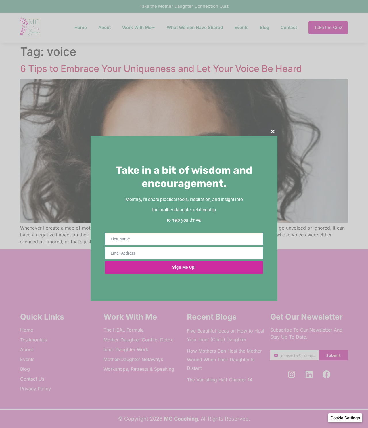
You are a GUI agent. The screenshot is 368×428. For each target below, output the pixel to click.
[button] (345, 417)
